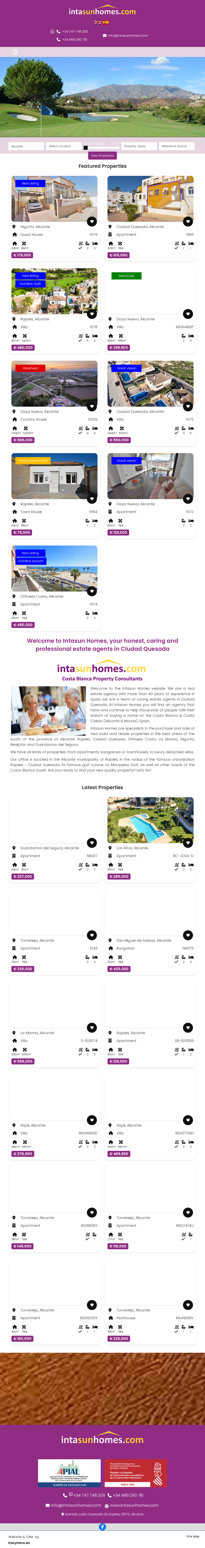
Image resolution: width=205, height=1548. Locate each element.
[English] (98, 22)
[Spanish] (105, 22)
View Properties (102, 155)
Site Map (193, 1536)
